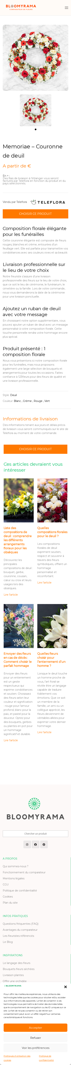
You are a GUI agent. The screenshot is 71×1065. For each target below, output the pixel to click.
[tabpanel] (35, 108)
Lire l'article (11, 594)
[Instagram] (27, 844)
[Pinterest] (44, 844)
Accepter (35, 1027)
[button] (65, 987)
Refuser (35, 1038)
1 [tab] (35, 129)
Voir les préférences (35, 1048)
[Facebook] (35, 844)
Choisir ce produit (35, 214)
